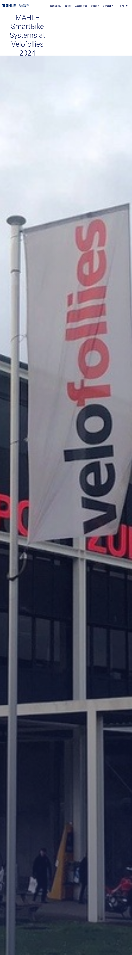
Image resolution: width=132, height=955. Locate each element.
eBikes (68, 6)
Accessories (81, 6)
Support (95, 6)
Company (108, 6)
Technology (55, 6)
